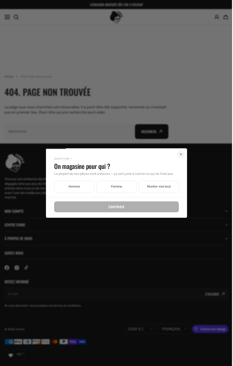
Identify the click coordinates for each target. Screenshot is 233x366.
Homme (72, 186)
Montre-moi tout (157, 186)
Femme (114, 186)
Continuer (115, 206)
